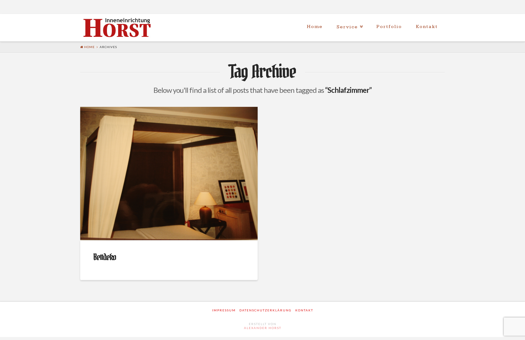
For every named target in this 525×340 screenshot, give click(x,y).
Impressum (224, 310)
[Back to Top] (516, 331)
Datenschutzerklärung (265, 310)
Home (315, 27)
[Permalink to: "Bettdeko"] (169, 173)
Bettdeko (104, 257)
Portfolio (389, 27)
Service (347, 27)
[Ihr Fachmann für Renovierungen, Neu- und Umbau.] (118, 28)
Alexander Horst (262, 328)
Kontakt (427, 27)
